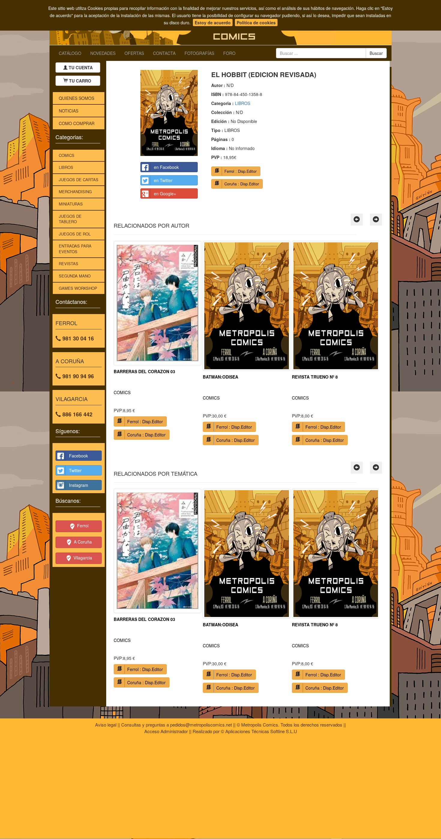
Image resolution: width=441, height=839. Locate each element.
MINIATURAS (71, 204)
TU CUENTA (80, 67)
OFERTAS (134, 53)
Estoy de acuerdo (213, 22)
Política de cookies (256, 22)
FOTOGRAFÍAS (199, 53)
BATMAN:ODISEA (220, 377)
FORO (229, 53)
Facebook (78, 456)
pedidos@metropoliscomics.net (201, 724)
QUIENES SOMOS (76, 98)
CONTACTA (164, 53)
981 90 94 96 (77, 376)
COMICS (66, 155)
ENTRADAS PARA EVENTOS (75, 248)
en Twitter (163, 180)
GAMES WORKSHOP (78, 288)
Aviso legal (105, 724)
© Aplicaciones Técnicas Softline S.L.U (259, 731)
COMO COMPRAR (76, 123)
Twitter (75, 470)
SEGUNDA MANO (75, 276)
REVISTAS (68, 263)
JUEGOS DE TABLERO (70, 219)
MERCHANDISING (75, 191)
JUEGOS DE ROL (75, 234)
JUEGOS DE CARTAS (78, 179)
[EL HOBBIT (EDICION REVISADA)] (169, 113)
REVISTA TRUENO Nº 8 (315, 377)
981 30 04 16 (77, 338)
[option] (157, 342)
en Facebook (166, 167)
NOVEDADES (103, 53)
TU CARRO (80, 81)
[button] (357, 220)
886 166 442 (76, 414)
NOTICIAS (68, 111)
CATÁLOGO (70, 53)
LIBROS (66, 167)
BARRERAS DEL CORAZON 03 (144, 371)
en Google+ (165, 193)
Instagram (78, 485)
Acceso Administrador (166, 731)
